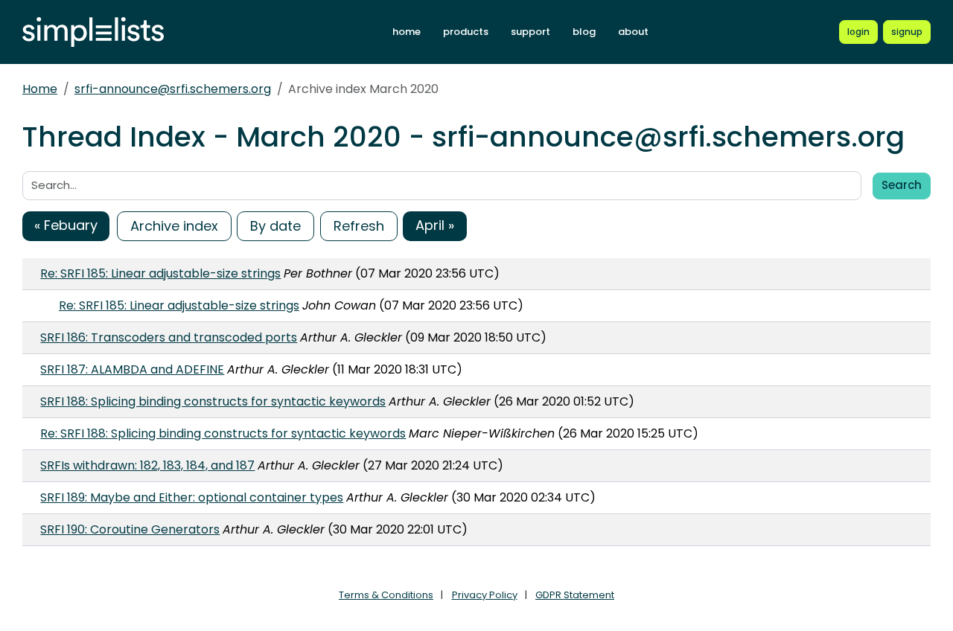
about (633, 32)
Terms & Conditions (386, 595)
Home (39, 88)
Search (902, 185)
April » (434, 225)
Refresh (359, 226)
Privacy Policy (484, 595)
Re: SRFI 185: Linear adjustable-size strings (160, 273)
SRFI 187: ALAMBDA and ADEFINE (132, 369)
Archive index (174, 226)
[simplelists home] (93, 32)
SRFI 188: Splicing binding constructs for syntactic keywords (213, 401)
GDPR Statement (574, 595)
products (465, 32)
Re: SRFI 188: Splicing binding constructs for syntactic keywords (223, 433)
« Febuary (66, 225)
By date (275, 226)
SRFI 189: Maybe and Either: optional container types (191, 497)
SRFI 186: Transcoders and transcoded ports (168, 337)
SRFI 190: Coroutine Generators (130, 529)
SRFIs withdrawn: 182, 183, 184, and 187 (147, 465)
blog (584, 32)
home (406, 32)
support (530, 32)
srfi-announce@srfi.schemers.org (172, 88)
